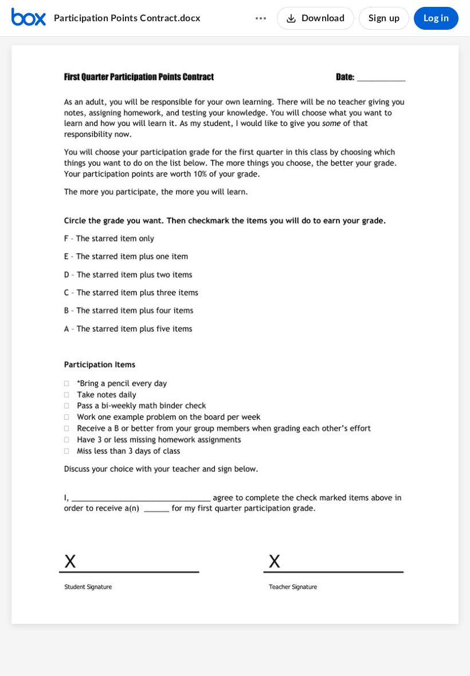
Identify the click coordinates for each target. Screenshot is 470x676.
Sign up (384, 18)
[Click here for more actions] (260, 18)
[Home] (28, 18)
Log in (436, 18)
